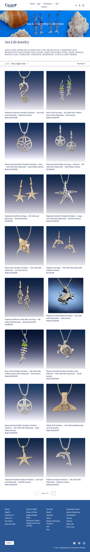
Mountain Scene (73, 509)
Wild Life (70, 524)
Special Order (10, 524)
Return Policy (31, 512)
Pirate (48, 518)
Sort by (7, 64)
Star (48, 529)
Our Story (9, 521)
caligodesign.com (65, 548)
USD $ (9, 543)
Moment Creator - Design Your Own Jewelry (33, 523)
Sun (47, 526)
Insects (69, 521)
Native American (73, 512)
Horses (69, 518)
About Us (8, 518)
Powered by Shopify (78, 548)
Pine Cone (70, 527)
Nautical (49, 515)
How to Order (31, 509)
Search (7, 512)
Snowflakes (71, 515)
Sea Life (49, 509)
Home (7, 509)
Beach (48, 512)
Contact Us (9, 515)
